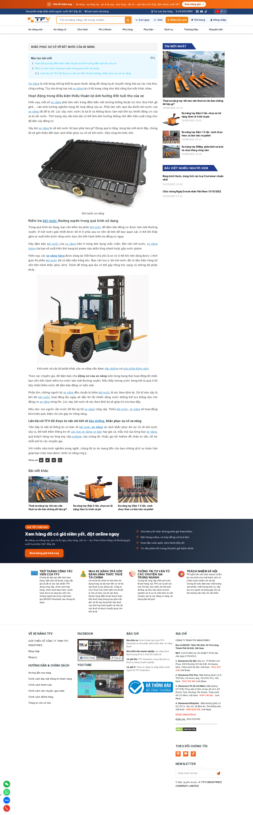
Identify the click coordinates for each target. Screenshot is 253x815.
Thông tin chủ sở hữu (39, 703)
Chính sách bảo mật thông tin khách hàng (50, 679)
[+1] (60, 460)
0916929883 (185, 11)
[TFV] (40, 20)
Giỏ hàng (199, 19)
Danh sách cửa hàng (97, 11)
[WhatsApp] (6, 792)
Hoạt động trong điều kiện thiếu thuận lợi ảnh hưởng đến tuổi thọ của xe (76, 63)
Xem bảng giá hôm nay (44, 553)
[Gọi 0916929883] (6, 808)
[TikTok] (205, 11)
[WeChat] (6, 784)
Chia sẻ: (33, 460)
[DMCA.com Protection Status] (186, 729)
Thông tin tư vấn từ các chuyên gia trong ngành (154, 574)
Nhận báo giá (179, 19)
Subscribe (218, 773)
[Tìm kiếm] (128, 20)
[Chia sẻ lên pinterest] (54, 460)
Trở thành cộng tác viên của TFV (56, 573)
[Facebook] (197, 11)
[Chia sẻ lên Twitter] (47, 460)
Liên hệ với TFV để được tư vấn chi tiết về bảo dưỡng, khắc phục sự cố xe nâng (85, 73)
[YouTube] (201, 11)
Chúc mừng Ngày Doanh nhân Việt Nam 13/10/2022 (192, 191)
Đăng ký (32, 657)
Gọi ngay (144, 19)
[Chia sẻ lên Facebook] (41, 460)
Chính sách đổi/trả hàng (40, 697)
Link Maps (185, 670)
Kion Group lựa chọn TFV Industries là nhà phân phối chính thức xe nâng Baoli (149, 643)
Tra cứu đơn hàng (163, 11)
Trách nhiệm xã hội (202, 571)
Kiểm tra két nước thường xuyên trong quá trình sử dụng (67, 68)
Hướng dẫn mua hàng (39, 673)
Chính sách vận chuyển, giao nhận (46, 691)
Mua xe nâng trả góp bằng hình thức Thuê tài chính (106, 574)
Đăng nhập (219, 19)
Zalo (160, 19)
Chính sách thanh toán (40, 685)
